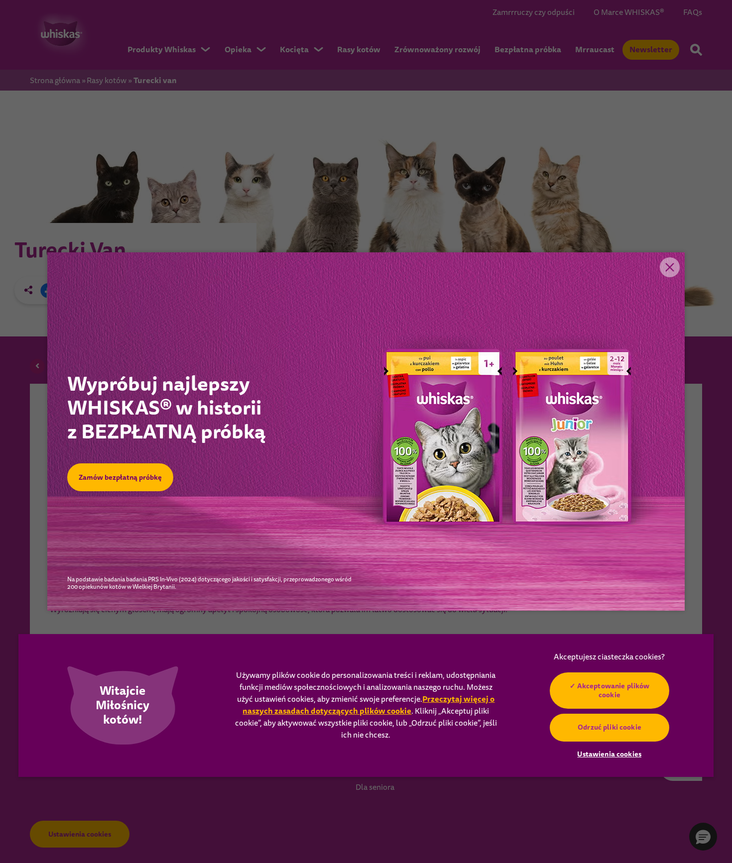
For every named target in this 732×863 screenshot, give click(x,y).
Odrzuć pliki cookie (609, 727)
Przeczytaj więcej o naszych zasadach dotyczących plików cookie (368, 705)
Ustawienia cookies (609, 754)
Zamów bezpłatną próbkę (120, 477)
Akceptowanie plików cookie (613, 690)
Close (670, 267)
